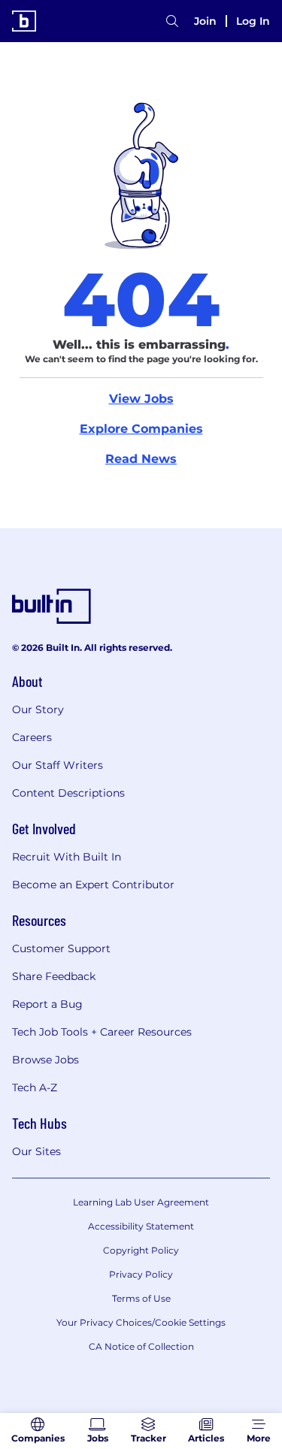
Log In (253, 21)
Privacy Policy (141, 1274)
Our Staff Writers (57, 765)
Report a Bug (47, 1004)
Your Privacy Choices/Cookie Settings (141, 1322)
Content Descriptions (68, 793)
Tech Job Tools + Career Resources (102, 1032)
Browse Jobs (45, 1059)
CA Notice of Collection (141, 1346)
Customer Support (61, 948)
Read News (141, 459)
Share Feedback (54, 976)
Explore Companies (141, 429)
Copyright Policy (141, 1250)
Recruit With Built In (66, 857)
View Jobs (141, 399)
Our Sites (36, 1151)
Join (205, 21)
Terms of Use (141, 1298)
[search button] (172, 21)
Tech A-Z (34, 1087)
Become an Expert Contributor (93, 884)
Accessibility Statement (141, 1226)
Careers (32, 737)
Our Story (38, 709)
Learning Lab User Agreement (141, 1202)
